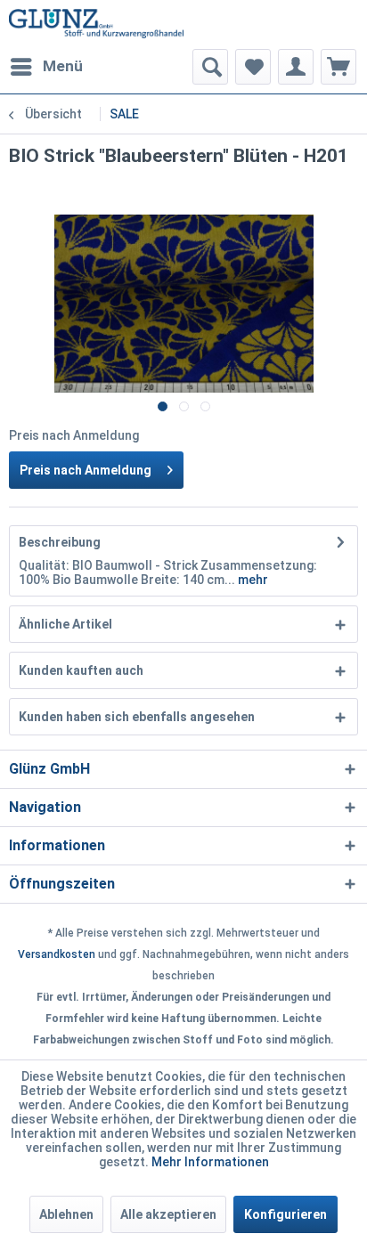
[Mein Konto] (296, 67)
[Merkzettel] (253, 67)
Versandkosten (56, 954)
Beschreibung (60, 542)
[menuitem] (46, 67)
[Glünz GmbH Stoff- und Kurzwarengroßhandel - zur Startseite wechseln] (96, 24)
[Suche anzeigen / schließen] (210, 67)
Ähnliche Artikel (65, 624)
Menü (63, 66)
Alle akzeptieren (168, 1214)
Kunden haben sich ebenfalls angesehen (137, 717)
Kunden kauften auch (81, 670)
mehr (251, 579)
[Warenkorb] (338, 67)
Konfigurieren (285, 1214)
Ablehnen (66, 1214)
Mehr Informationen (210, 1162)
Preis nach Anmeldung (85, 470)
